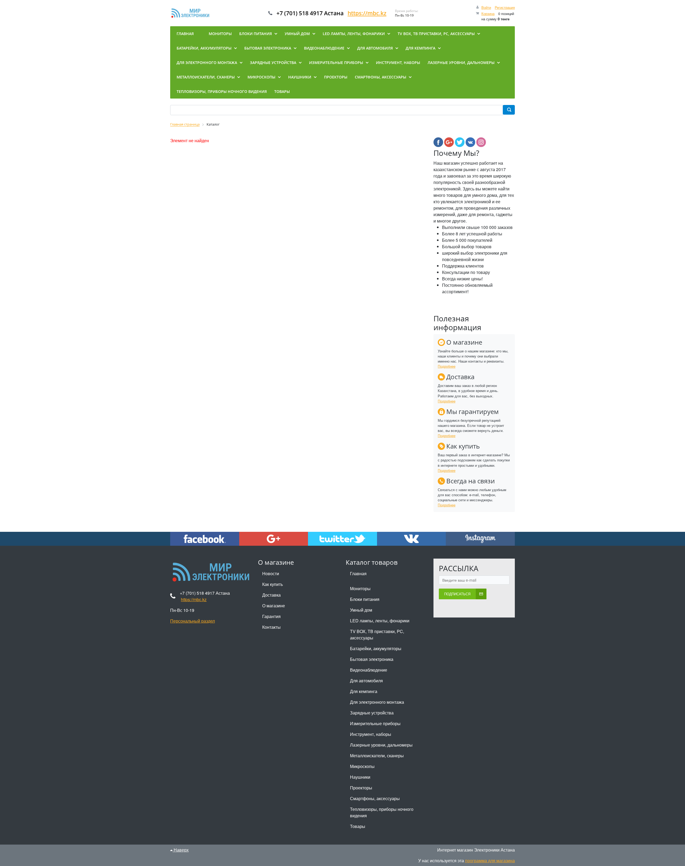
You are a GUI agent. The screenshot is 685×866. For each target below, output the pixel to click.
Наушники (360, 777)
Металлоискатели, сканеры (377, 755)
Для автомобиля (366, 680)
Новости (270, 573)
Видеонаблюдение (368, 670)
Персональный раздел (192, 621)
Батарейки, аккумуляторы (375, 648)
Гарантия (271, 616)
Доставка (271, 595)
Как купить (272, 584)
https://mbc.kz (367, 13)
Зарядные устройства (372, 713)
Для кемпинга (363, 691)
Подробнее (446, 366)
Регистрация (505, 7)
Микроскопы (362, 766)
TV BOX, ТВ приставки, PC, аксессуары (377, 634)
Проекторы (361, 788)
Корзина (487, 13)
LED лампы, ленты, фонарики (379, 621)
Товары (357, 826)
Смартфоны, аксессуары (375, 798)
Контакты (271, 627)
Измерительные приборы (375, 723)
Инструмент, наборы (370, 734)
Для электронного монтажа (377, 702)
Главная (358, 573)
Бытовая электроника (371, 659)
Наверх (181, 850)
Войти (486, 7)
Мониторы (360, 588)
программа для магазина (490, 860)
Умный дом (361, 610)
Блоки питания (364, 599)
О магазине (273, 606)
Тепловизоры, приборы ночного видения (381, 812)
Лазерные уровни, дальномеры (381, 745)
